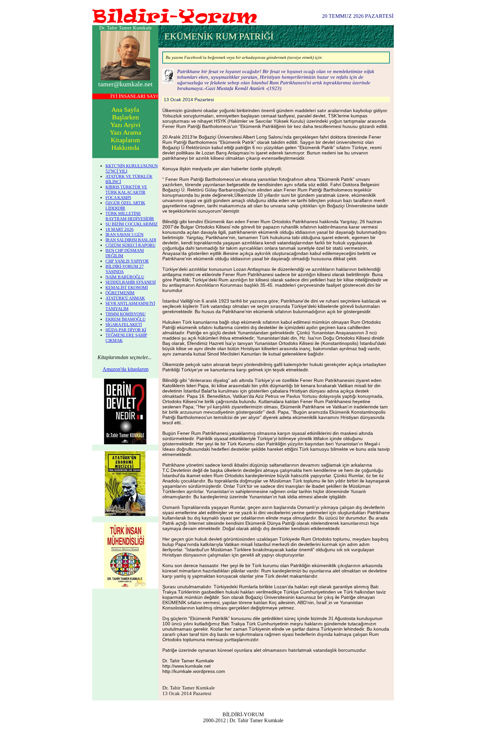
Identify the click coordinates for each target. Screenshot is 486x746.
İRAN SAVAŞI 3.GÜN (124, 234)
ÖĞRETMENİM (120, 292)
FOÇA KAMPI (118, 197)
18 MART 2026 (119, 229)
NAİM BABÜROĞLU (124, 276)
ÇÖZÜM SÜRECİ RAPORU (130, 245)
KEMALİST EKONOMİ (126, 287)
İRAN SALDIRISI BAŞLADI (130, 239)
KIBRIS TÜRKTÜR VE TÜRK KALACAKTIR (126, 190)
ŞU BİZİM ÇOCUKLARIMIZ (131, 224)
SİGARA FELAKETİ (123, 324)
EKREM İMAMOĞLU (125, 319)
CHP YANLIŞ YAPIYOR (127, 261)
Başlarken (125, 117)
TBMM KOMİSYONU (125, 313)
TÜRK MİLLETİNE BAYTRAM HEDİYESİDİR (129, 216)
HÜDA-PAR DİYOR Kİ (125, 329)
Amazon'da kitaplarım (125, 369)
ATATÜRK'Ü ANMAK (125, 298)
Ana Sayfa (125, 109)
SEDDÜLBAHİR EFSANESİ (130, 282)
